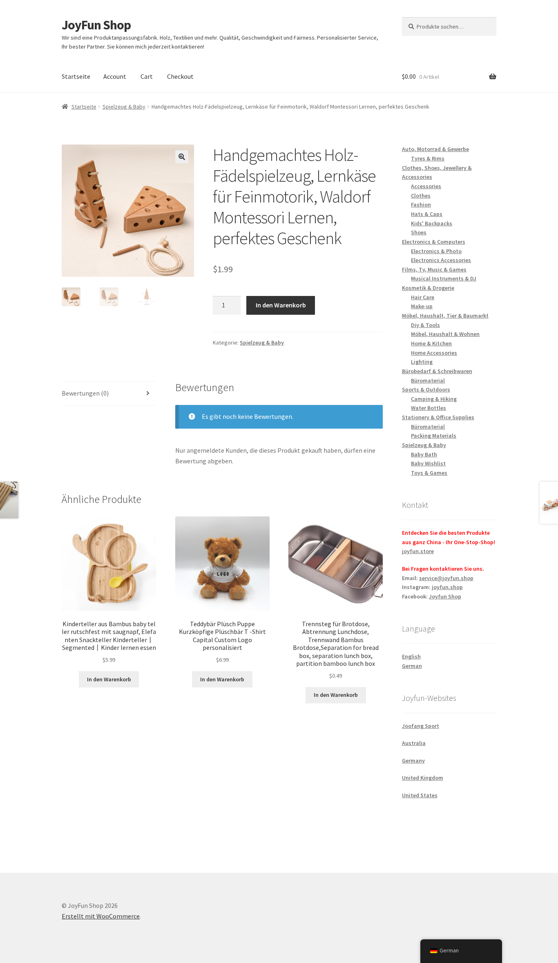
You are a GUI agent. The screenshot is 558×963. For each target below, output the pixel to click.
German (412, 665)
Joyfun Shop (445, 596)
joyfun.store (418, 551)
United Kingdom (422, 777)
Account (114, 76)
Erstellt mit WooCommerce (101, 916)
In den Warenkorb (281, 305)
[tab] (109, 394)
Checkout (180, 76)
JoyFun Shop (96, 25)
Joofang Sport (420, 725)
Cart (147, 76)
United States (419, 795)
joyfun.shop (447, 587)
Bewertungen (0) (85, 393)
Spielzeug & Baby (124, 106)
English (411, 656)
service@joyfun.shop (446, 578)
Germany (413, 760)
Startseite (76, 76)
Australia (414, 743)
